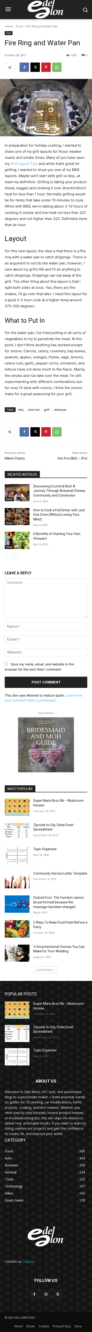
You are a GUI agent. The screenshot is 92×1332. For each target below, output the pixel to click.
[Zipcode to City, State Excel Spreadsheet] (17, 831)
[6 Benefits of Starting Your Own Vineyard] (17, 540)
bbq (20, 409)
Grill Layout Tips (24, 163)
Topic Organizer (45, 849)
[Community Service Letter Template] (17, 880)
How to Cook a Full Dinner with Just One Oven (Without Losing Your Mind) (59, 514)
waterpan (60, 409)
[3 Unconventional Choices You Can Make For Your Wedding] (17, 953)
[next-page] (15, 557)
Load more (44, 970)
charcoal (33, 409)
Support (29, 1261)
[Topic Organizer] (17, 855)
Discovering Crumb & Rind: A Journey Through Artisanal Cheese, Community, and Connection (59, 490)
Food (19, 26)
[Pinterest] (46, 67)
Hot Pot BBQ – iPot (72, 458)
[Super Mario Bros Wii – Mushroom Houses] (17, 807)
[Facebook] (24, 67)
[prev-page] (8, 557)
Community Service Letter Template (60, 873)
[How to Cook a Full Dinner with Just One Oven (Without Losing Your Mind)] (17, 516)
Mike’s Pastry (15, 458)
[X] (35, 67)
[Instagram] (45, 1294)
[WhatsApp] (57, 67)
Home (9, 26)
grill (46, 409)
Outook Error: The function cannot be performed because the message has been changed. (58, 902)
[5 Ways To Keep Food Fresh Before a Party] (17, 929)
